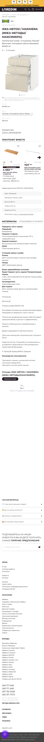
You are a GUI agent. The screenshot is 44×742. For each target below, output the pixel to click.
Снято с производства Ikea (23, 214)
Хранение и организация (12, 626)
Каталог (5, 582)
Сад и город (7, 604)
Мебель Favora (8, 657)
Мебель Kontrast (8, 669)
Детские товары (8, 609)
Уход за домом (8, 628)
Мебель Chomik (8, 650)
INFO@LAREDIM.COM (10, 703)
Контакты (6, 571)
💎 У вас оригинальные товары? (14, 504)
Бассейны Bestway (9, 643)
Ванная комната (8, 618)
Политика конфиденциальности (15, 587)
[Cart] (33, 9)
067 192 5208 (8, 691)
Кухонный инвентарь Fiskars (13, 648)
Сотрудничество (8, 589)
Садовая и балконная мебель (14, 602)
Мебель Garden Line (10, 660)
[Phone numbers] (29, 9)
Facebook (6, 709)
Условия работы (8, 569)
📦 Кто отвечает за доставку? (13, 522)
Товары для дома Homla (11, 679)
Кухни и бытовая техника (12, 614)
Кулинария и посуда (10, 611)
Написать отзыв (10, 379)
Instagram (6, 713)
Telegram (6, 721)
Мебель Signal (7, 676)
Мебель (5, 599)
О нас (4, 567)
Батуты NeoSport (8, 646)
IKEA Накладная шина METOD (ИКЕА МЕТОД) (32, 168)
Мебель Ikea (7, 665)
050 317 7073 (8, 694)
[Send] (39, 547)
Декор (4, 623)
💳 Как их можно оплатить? (12, 510)
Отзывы (5, 578)
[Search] (25, 9)
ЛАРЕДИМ (5, 14)
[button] (39, 157)
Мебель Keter (7, 667)
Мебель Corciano (8, 653)
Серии (4, 633)
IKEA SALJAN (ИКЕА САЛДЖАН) (10, 173)
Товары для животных (11, 630)
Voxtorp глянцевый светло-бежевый (17, 114)
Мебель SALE (7, 674)
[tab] (22, 504)
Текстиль (5, 607)
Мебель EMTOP (8, 655)
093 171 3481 (8, 685)
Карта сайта (7, 584)
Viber (4, 717)
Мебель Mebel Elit (9, 672)
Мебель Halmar (8, 662)
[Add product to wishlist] (18, 146)
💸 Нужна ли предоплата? (12, 516)
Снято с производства (19, 14)
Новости (5, 575)
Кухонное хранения (10, 616)
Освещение (6, 621)
